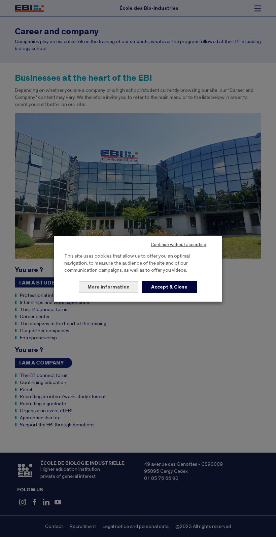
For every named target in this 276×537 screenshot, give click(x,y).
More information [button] (109, 287)
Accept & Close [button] (169, 287)
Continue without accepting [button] (178, 244)
